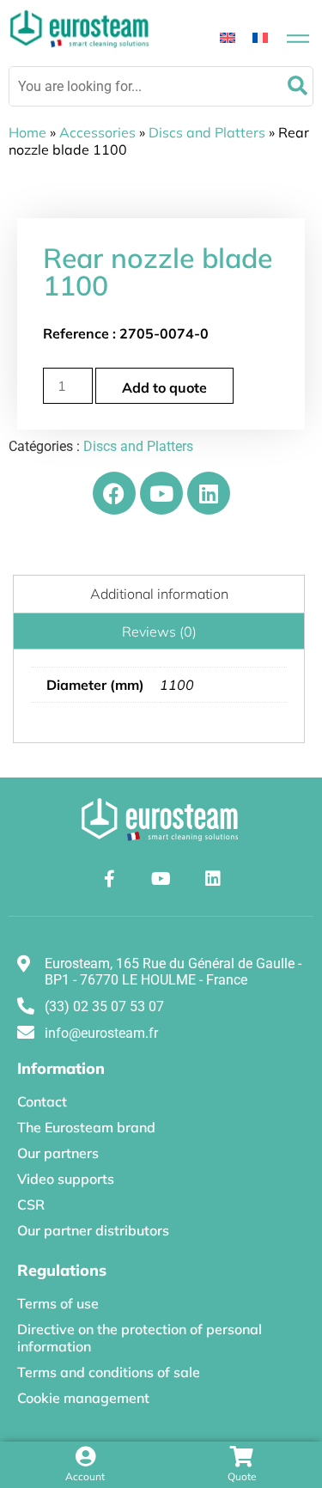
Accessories (97, 132)
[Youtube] (161, 493)
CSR (31, 1204)
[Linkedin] (208, 493)
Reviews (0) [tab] (159, 631)
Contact (42, 1101)
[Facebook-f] (109, 878)
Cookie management (83, 1397)
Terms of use (58, 1303)
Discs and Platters (207, 132)
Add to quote (164, 387)
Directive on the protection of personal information (139, 1337)
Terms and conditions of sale (108, 1372)
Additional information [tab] (159, 593)
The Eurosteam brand (86, 1127)
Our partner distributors (93, 1230)
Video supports (65, 1178)
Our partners (58, 1153)
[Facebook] (114, 493)
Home (27, 132)
